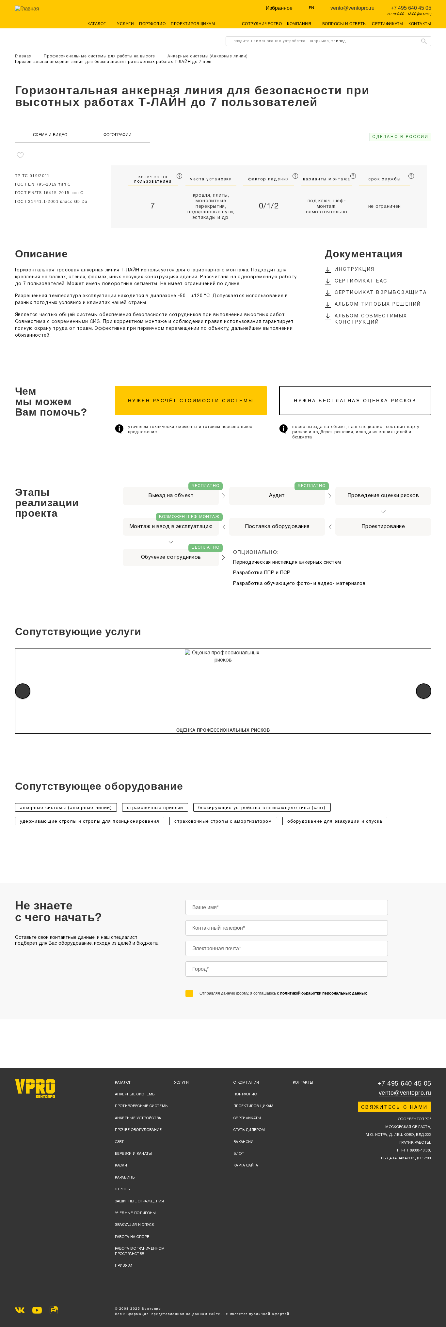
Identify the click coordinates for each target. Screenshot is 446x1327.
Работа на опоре (132, 1237)
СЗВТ (119, 1142)
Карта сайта (245, 1165)
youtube (37, 1310)
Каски (121, 1165)
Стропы (123, 1189)
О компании (246, 1082)
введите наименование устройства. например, (289, 41)
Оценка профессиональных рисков (223, 730)
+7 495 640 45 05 (411, 8)
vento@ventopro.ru (352, 8)
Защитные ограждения (139, 1201)
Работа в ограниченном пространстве (140, 1251)
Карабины (125, 1177)
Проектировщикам (193, 24)
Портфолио (152, 24)
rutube (54, 1310)
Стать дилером (249, 1130)
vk (19, 1310)
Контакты (419, 24)
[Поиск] (424, 41)
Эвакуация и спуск (134, 1225)
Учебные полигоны (135, 1213)
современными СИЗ (76, 322)
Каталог (123, 1082)
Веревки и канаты (133, 1153)
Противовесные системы (142, 1106)
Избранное (279, 8)
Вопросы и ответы (344, 24)
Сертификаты (387, 24)
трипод (338, 41)
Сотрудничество (262, 24)
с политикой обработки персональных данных (322, 993)
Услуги (125, 24)
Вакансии (243, 1142)
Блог (238, 1153)
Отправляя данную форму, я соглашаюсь (283, 993)
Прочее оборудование (138, 1130)
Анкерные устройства (138, 1118)
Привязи (124, 1265)
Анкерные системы (135, 1094)
